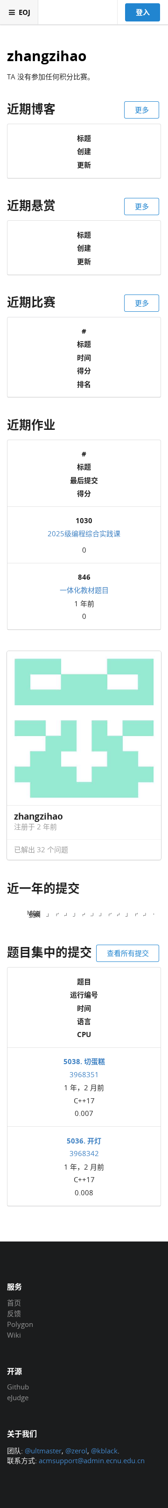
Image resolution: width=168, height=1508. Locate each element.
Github (18, 1387)
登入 (143, 12)
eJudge (17, 1397)
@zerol (76, 1450)
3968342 (84, 1153)
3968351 (84, 1074)
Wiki (14, 1334)
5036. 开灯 (84, 1140)
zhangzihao (47, 56)
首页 (14, 1303)
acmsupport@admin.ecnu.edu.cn (92, 1460)
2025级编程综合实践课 (84, 533)
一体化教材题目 (84, 590)
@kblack (104, 1450)
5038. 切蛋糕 (84, 1061)
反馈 (14, 1313)
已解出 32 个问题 (41, 849)
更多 (142, 109)
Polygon (20, 1324)
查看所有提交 (128, 953)
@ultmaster (43, 1450)
